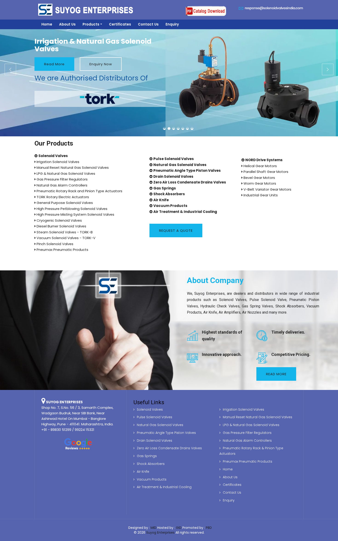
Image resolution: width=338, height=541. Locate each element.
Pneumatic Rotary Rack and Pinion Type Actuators (79, 191)
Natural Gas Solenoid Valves (160, 425)
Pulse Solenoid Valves (154, 417)
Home (46, 24)
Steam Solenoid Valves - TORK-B (64, 232)
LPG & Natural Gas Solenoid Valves (65, 173)
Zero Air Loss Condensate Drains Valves (169, 448)
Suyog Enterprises (160, 532)
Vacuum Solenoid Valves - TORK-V (65, 237)
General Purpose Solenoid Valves (64, 202)
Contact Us (148, 24)
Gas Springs (147, 456)
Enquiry (172, 24)
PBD (209, 527)
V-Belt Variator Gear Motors (267, 189)
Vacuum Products (151, 479)
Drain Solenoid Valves (154, 440)
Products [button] (91, 24)
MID (153, 527)
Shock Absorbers (151, 463)
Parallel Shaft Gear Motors (265, 171)
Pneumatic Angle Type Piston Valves (166, 432)
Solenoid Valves (150, 409)
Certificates (120, 24)
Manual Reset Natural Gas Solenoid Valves (72, 167)
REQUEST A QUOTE (176, 230)
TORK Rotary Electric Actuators (62, 197)
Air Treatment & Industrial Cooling (164, 487)
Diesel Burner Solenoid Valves (61, 226)
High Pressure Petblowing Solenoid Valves (71, 208)
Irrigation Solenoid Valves (57, 161)
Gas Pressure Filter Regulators (62, 179)
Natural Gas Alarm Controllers (61, 185)
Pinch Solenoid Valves (54, 243)
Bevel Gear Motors (259, 177)
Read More (54, 64)
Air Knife (143, 471)
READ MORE (276, 374)
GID (178, 527)
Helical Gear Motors (260, 165)
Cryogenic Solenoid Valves (59, 220)
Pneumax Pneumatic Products (62, 249)
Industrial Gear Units (260, 195)
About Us (67, 24)
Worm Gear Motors (259, 183)
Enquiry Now (100, 64)
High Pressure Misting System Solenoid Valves (75, 214)
